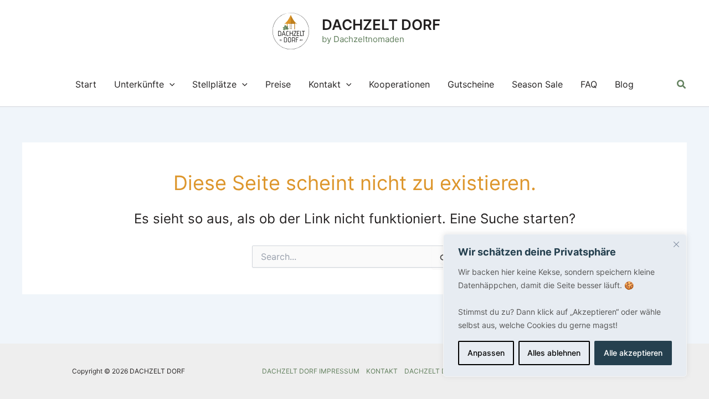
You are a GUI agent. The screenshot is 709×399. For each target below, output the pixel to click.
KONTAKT (382, 371)
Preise (278, 84)
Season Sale (537, 84)
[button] (169, 84)
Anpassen (486, 352)
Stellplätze (214, 84)
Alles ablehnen (553, 352)
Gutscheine (471, 84)
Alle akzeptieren (633, 352)
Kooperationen (399, 84)
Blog (624, 84)
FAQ (588, 84)
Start (85, 84)
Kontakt (325, 84)
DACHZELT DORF (381, 24)
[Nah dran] (676, 244)
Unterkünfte (139, 84)
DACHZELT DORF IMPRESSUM (310, 371)
